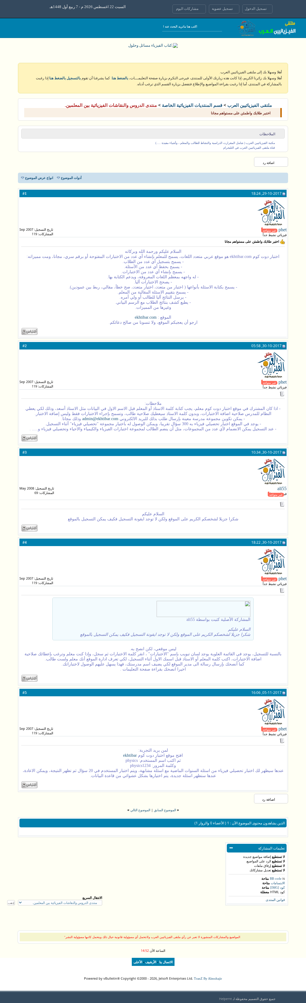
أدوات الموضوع (71, 178)
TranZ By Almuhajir (208, 978)
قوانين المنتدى (275, 900)
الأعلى (138, 962)
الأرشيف (150, 962)
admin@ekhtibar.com (100, 419)
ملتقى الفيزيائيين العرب (249, 105)
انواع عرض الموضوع (39, 178)
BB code (275, 878)
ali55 (282, 488)
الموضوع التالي (140, 810)
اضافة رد (268, 163)
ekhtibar (130, 755)
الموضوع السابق (165, 810)
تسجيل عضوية (223, 9)
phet (283, 229)
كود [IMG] (277, 887)
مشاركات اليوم (187, 9)
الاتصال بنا (166, 962)
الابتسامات (278, 883)
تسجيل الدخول (256, 9)
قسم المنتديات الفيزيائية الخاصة (192, 105)
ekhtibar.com (146, 317)
